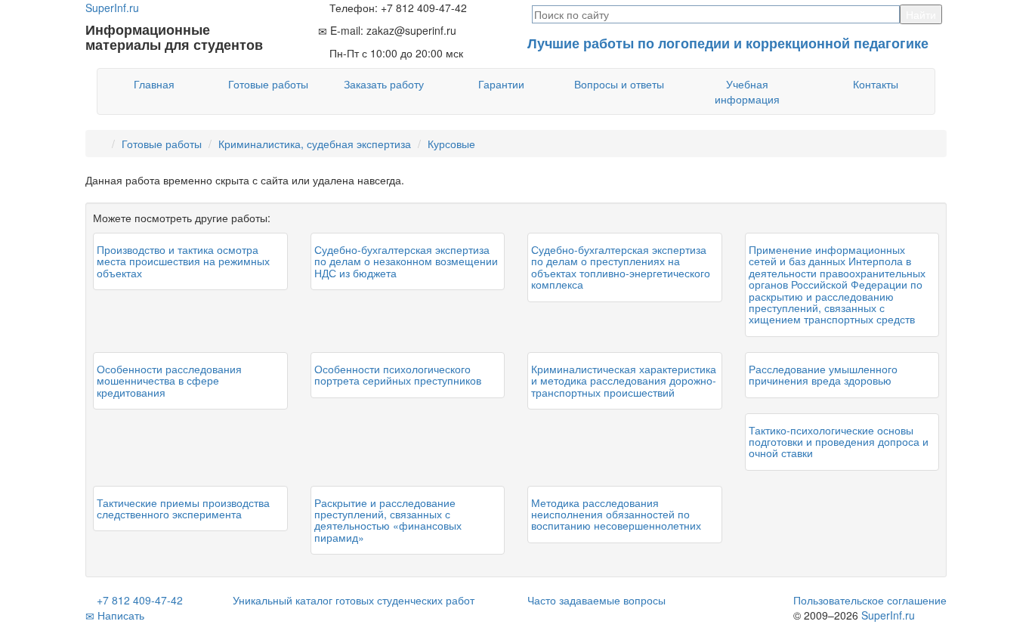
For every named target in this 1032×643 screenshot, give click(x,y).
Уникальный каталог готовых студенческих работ (353, 599)
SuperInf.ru (888, 615)
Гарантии (501, 83)
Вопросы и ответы (619, 83)
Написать (119, 615)
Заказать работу (384, 83)
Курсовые (451, 143)
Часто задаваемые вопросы (596, 599)
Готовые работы (268, 83)
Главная (154, 83)
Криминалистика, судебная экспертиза (314, 143)
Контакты (875, 83)
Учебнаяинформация (747, 91)
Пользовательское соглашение (870, 599)
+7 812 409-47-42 (138, 599)
